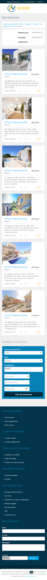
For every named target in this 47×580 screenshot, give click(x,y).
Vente (21, 24)
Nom (4, 528)
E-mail (5, 535)
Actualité (7, 479)
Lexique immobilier (11, 475)
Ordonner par (23, 33)
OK (31, 572)
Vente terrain (8, 425)
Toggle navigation (4, 8)
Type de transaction (12, 349)
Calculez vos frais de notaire (14, 462)
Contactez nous (10, 515)
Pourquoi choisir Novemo (13, 492)
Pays (6, 357)
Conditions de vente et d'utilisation (16, 500)
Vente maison (9, 417)
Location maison (10, 438)
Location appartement (12, 442)
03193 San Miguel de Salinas (16, 74)
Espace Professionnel (13, 2)
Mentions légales (10, 503)
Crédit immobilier (10, 459)
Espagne (28, 24)
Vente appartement (11, 421)
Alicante (35, 24)
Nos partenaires (10, 507)
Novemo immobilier (10, 24)
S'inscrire (40, 2)
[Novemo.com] (18, 8)
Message (6, 543)
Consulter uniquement (23, 40)
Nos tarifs (7, 496)
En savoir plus (31, 576)
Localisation (9, 365)
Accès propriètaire (29, 2)
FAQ (5, 511)
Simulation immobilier (12, 455)
